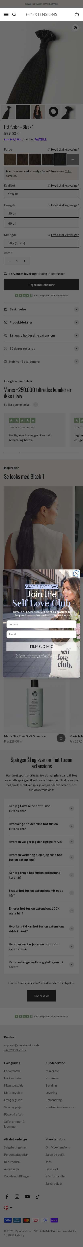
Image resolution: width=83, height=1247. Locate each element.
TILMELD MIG (41, 646)
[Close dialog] (76, 573)
